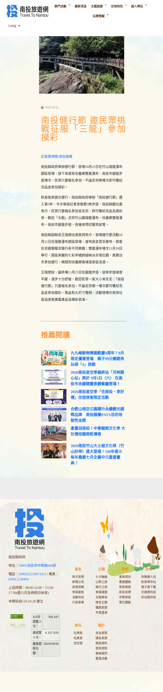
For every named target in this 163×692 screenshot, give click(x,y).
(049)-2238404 (18, 579)
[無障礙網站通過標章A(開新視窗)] (19, 616)
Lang (12, 25)
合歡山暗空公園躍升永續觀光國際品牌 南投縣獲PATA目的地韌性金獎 (97, 415)
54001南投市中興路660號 (37, 565)
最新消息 (81, 6)
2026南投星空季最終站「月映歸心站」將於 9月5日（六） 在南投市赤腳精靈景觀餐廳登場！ (97, 378)
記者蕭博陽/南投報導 (56, 156)
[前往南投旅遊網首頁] (27, 11)
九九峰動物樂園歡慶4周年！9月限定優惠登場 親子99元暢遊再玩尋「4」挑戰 (97, 359)
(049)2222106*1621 (32, 574)
